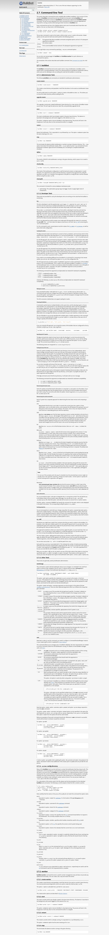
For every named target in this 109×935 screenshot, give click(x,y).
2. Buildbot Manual (24, 17)
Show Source (22, 56)
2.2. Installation (25, 19)
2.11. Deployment (26, 33)
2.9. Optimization (26, 29)
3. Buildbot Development (25, 35)
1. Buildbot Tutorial (24, 15)
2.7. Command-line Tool (27, 26)
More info (46, 7)
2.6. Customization (26, 25)
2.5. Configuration (26, 23)
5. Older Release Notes (25, 38)
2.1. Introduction (26, 18)
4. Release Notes (23, 37)
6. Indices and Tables (24, 39)
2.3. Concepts (25, 21)
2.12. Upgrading (25, 34)
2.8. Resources (25, 27)
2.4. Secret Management (28, 22)
